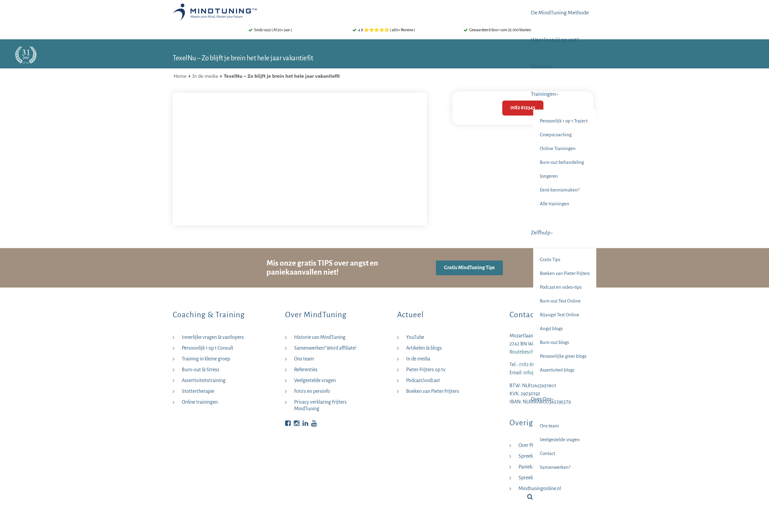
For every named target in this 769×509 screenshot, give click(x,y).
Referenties (306, 369)
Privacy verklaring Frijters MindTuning (320, 405)
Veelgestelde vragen (315, 380)
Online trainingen (200, 402)
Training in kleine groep (206, 359)
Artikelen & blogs (424, 348)
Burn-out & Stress (200, 369)
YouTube (415, 337)
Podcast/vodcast (423, 380)
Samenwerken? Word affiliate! (325, 348)
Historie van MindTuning (319, 337)
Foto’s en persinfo (312, 391)
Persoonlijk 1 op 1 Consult (207, 348)
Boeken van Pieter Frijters (432, 391)
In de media (205, 76)
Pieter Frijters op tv (425, 369)
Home (180, 76)
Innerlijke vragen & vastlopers (213, 337)
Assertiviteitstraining (204, 380)
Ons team (304, 359)
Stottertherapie (198, 391)
